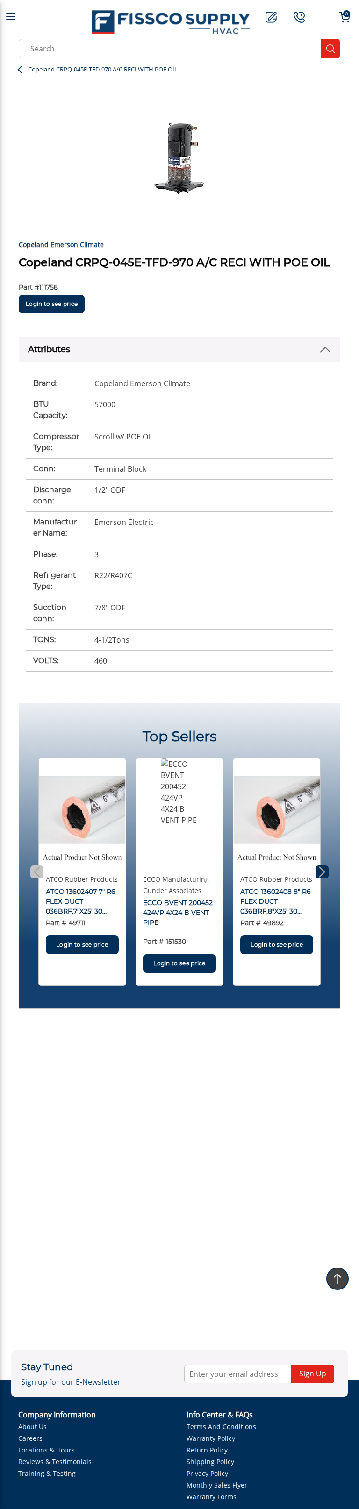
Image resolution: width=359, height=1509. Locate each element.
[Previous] (36, 871)
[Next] (322, 871)
